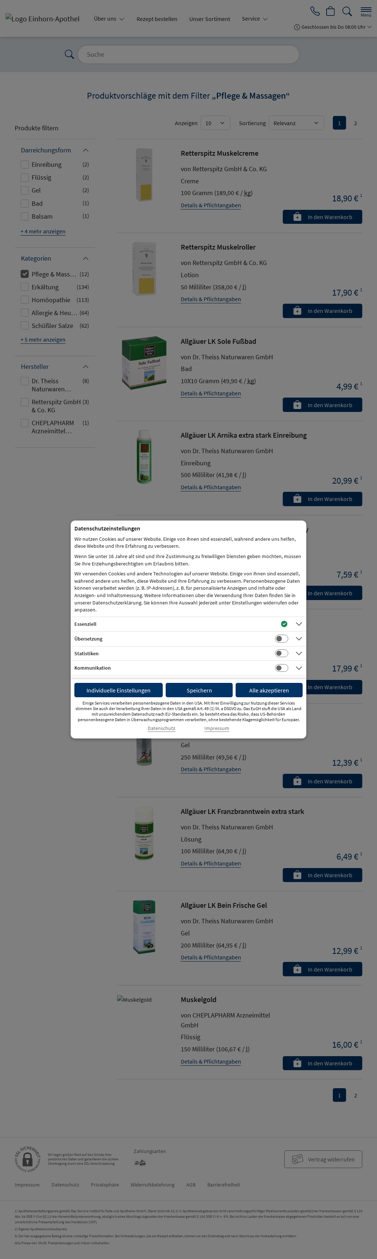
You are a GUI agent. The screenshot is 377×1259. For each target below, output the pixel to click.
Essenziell (85, 624)
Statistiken (86, 653)
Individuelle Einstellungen (119, 690)
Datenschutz (161, 728)
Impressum (216, 728)
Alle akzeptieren (269, 690)
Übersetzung (88, 638)
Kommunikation (92, 667)
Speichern (199, 690)
